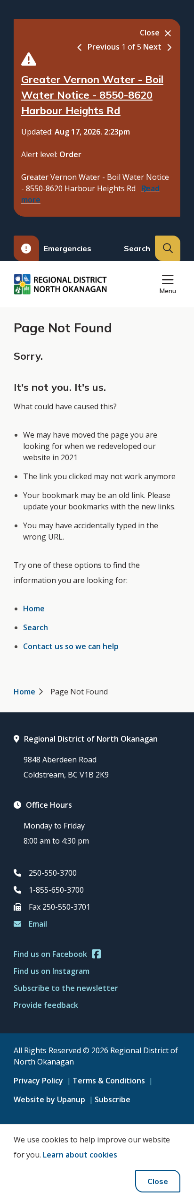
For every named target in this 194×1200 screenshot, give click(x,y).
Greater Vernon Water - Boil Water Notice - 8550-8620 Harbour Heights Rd (92, 95)
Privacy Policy (38, 1080)
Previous (104, 47)
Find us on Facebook (50, 954)
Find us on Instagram (51, 971)
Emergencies (67, 248)
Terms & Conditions (109, 1080)
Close (157, 1181)
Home (34, 608)
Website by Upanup (49, 1099)
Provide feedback (46, 1005)
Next (152, 47)
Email (38, 924)
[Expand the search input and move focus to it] (167, 248)
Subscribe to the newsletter (66, 988)
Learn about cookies (80, 1154)
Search (35, 627)
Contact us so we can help (71, 646)
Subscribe (112, 1099)
